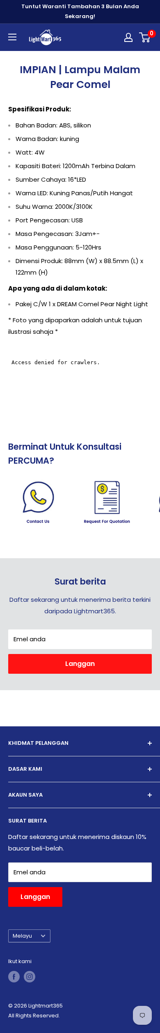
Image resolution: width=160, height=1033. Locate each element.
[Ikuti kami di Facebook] (14, 976)
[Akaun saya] (128, 37)
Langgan (80, 663)
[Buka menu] (12, 37)
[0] (145, 37)
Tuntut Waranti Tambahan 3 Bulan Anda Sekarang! (80, 11)
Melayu (22, 935)
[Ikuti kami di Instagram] (29, 976)
